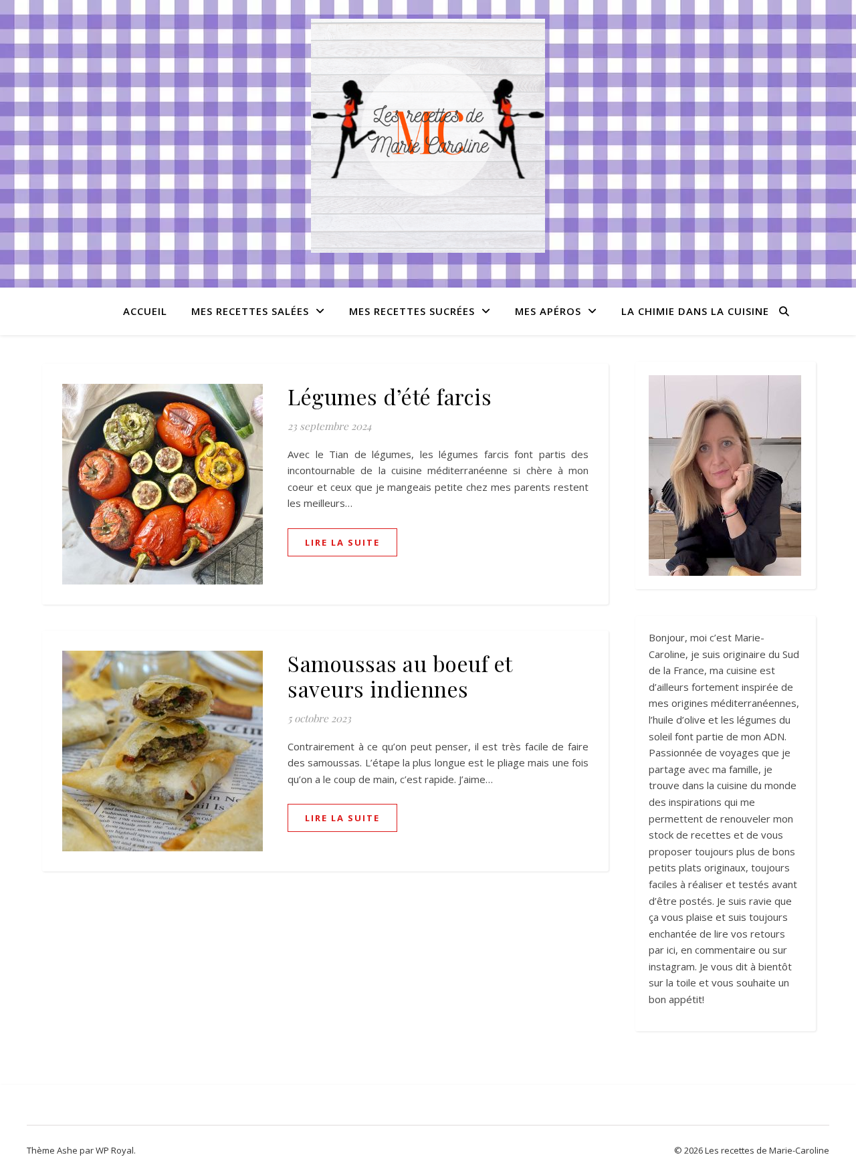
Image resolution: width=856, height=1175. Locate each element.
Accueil (145, 311)
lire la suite (342, 542)
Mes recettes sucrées (412, 311)
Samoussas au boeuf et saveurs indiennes (400, 676)
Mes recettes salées (250, 311)
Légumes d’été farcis (390, 396)
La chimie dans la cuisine (695, 311)
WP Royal (115, 1150)
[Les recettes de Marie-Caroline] (428, 136)
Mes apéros (548, 311)
